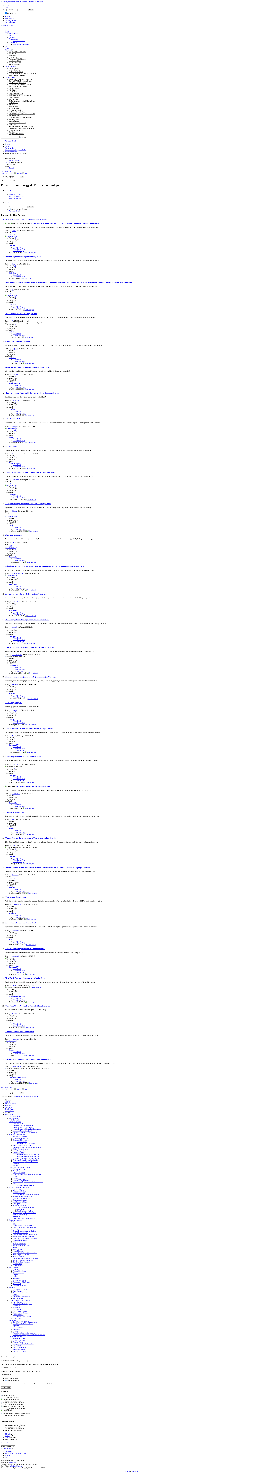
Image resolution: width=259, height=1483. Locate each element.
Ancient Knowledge (19, 1271)
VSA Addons (125, 1471)
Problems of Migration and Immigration (25, 1160)
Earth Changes (17, 1291)
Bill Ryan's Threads (15, 1116)
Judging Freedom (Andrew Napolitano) (21, 128)
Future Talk (12, 1287)
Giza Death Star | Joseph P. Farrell (20, 84)
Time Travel (17, 1284)
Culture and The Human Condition (20, 1167)
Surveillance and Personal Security (24, 1218)
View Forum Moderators (21, 44)
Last (21, 173)
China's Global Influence (21, 1138)
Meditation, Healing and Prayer (23, 1324)
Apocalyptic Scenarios (20, 1289)
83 (15, 238)
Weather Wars (17, 1264)
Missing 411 (17, 1278)
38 (15, 297)
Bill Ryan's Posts (10, 20)
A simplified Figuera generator (18, 341)
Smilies (7, 1436)
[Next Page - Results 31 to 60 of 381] (16, 173)
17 (15, 1070)
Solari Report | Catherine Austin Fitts (20, 79)
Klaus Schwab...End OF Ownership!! (20, 923)
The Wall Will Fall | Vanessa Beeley (20, 81)
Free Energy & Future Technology (28, 1194)
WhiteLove (15, 400)
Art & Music (17, 1171)
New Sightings (17, 1302)
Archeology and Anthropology (23, 1196)
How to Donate (10, 22)
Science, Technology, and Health (15, 150)
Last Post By (29, 219)
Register (7, 5)
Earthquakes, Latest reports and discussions (27, 1147)
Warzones (16, 1163)
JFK (14, 1242)
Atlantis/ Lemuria (18, 1273)
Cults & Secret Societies (20, 1233)
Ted (13, 542)
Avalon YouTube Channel (17, 59)
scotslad (14, 627)
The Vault (16, 1120)
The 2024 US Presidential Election (28, 1158)
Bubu (13, 819)
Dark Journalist (14, 97)
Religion (15, 1331)
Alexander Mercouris (15, 130)
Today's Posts (13, 33)
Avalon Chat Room (15, 63)
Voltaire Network (14, 92)
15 (15, 906)
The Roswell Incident (24, 1316)
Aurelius (14, 426)
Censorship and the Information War (24, 1227)
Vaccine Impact (14, 121)
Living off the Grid (19, 1340)
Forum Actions (13, 39)
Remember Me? (12, 13)
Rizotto (14, 736)
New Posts (8, 16)
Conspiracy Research (15, 1220)
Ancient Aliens (17, 1309)
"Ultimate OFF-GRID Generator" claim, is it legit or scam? (30, 728)
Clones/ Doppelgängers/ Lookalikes (24, 1231)
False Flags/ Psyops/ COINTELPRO (25, 1238)
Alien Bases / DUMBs (20, 1311)
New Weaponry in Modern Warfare (24, 1213)
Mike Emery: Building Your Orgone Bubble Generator (28, 1059)
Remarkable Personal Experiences (24, 1333)
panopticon (15, 1039)
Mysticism (16, 1326)
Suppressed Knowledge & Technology (25, 1258)
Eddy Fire (15, 349)
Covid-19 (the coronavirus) (25, 1207)
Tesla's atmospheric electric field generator (32, 786)
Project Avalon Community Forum (16, 1453)
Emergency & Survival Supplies (23, 1344)
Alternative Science (11, 152)
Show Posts (27, 209)
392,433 (11, 168)
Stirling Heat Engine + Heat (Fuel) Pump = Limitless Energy (30, 472)
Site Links (8, 50)
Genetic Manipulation (20, 1240)
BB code (8, 1434)
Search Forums (9, 1109)
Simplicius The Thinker (16, 134)
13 (13, 173)
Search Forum (8, 202)
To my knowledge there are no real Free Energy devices (28, 504)
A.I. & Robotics (18, 1189)
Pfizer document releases (17, 75)
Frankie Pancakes (17, 454)
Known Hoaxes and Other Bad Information (27, 1129)
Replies (16, 219)
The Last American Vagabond (18, 86)
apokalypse (15, 930)
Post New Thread (7, 171)
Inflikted (135, 1471)
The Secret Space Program (21, 1262)
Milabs (15, 1247)
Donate (7, 48)
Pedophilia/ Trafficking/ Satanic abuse (25, 1253)
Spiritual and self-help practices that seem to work (29, 1335)
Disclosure (16, 1306)
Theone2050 (16, 374)
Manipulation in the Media (21, 1245)
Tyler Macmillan (17, 655)
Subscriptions (9, 1105)
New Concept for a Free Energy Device (21, 314)
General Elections (18, 1153)
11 (11, 173)
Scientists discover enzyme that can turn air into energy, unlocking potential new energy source (44, 566)
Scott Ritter (12, 125)
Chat (6, 46)
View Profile (17, 247)
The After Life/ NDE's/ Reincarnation (25, 1322)
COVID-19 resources (16, 72)
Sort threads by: (6, 1368)
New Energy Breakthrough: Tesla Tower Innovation (27, 620)
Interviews (12, 55)
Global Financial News (20, 1149)
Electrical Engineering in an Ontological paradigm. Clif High (30, 677)
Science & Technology (20, 1214)
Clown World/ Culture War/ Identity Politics (27, 1174)
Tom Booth (15, 480)
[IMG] (7, 1437)
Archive (7, 1455)
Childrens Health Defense (17, 112)
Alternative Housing (19, 1338)
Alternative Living (19, 1169)
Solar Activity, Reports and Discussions (25, 1162)
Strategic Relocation (19, 1351)
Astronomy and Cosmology (22, 1198)
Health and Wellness (19, 1205)
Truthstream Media (15, 115)
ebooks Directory (14, 70)
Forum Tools (8, 190)
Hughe (14, 264)
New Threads (9, 18)
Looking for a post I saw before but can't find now (26, 594)
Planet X (16, 1295)
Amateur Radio (18, 1342)
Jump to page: (9, 177)
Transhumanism (18, 1298)
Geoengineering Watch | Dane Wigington (22, 114)
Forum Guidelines (14, 64)
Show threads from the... (8, 1361)
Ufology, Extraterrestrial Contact (19, 1300)
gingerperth (15, 956)
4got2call (15, 684)
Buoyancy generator (13, 535)
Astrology (20, 1327)
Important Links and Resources (23, 1125)
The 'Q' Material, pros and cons (23, 1260)
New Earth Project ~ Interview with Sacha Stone (25, 978)
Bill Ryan (8, 162)
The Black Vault (14, 99)
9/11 (14, 1224)
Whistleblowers (18, 1265)
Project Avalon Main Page (17, 52)
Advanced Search (10, 141)
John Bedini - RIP (12, 419)
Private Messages (10, 1103)
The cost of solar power (15, 812)
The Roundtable (14, 1118)
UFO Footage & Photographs (22, 1304)
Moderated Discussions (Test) (22, 1131)
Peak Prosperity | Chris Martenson (20, 95)
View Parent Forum (15, 198)
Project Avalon (9, 148)
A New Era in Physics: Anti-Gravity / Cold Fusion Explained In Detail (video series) (65, 223)
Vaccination (20, 1209)
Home (7, 30)
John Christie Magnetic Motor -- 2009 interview (25, 949)
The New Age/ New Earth (21, 1293)
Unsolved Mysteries (19, 1285)
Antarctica (16, 1269)
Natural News (13, 106)
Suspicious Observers (16, 94)
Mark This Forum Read (16, 196)
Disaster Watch (22, 1142)
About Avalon (13, 57)
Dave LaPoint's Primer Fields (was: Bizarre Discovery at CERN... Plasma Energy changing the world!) (47, 867)
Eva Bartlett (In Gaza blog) (17, 123)
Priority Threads (18, 1123)
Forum (7, 32)
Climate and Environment (21, 1140)
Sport (14, 1184)
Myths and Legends (19, 1280)
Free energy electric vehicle (16, 897)
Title (2, 219)
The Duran (12, 132)
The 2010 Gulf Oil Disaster (25, 1143)
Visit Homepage (18, 251)
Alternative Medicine (19, 1191)
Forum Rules (5, 1443)
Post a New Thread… (16, 195)
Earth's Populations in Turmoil (22, 1145)
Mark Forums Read (19, 41)
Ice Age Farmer (14, 108)
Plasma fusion (11, 446)
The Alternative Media (20, 1136)
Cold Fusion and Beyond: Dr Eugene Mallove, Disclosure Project (32, 393)
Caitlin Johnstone (14, 88)
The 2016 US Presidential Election (28, 1154)
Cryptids (15, 1275)
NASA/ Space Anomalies (21, 1255)
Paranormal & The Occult (21, 1282)
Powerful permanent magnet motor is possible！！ (26, 756)
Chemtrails (16, 1229)
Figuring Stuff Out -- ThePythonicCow (25, 1133)
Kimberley (15, 875)
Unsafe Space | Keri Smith (17, 83)
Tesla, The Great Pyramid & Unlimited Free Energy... (27, 1006)
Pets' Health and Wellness (25, 1211)
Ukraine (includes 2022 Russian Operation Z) (23, 73)
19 (15, 849)
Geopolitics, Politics (19, 1151)
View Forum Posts (19, 249)
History (15, 1178)
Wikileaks (16, 1165)
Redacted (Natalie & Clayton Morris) (21, 126)
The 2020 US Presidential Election (28, 1156)
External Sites (9, 77)
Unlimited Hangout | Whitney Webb (20, 117)
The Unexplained (14, 1267)
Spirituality (12, 1320)
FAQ (10, 35)
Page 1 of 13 (5, 173)
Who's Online (9, 1107)
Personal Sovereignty (20, 1347)
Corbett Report (13, 103)
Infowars (12, 104)
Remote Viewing (18, 1256)
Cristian (14, 511)
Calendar (12, 37)
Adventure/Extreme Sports (25, 1185)
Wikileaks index (14, 119)
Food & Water (17, 1346)
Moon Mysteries (18, 1251)
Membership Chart (15, 61)
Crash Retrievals (18, 1315)
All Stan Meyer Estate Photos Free (19, 1032)
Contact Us (8, 1452)
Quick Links (13, 42)
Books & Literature (19, 1173)
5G (14, 1222)
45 (15, 549)
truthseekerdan (16, 904)
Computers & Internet (20, 1200)
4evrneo (14, 985)
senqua (14, 231)
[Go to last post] (30, 252)
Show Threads (16, 209)
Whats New (12, 53)
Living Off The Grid (15, 1336)
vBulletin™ (12, 1462)
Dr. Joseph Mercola (15, 110)
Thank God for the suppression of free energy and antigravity (31, 838)
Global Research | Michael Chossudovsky (22, 101)
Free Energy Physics (13, 703)
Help (6, 7)
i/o (12, 290)
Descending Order (13, 1380)
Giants (15, 1276)
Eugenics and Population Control (23, 1236)
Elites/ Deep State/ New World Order (25, 1234)
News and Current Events (17, 1134)
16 (15, 266)
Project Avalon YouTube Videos (23, 1127)
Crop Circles (17, 1318)
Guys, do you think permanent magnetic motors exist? (27, 367)
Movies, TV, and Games (21, 1180)
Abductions (16, 1307)
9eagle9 (14, 710)
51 (15, 487)
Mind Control (17, 1249)
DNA (13, 845)
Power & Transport (19, 1349)
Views (22, 219)
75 (15, 518)
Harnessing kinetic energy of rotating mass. (23, 256)
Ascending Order (12, 1378)
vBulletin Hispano (16, 1466)
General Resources (15, 1122)
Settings (7, 1102)
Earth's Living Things (20, 1202)
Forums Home (9, 1111)
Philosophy (16, 1329)
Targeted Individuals (19, 1244)
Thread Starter (9, 219)
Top (36, 1096)
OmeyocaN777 (17, 1066)
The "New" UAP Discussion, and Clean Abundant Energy (29, 647)
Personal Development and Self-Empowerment (28, 1182)
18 (15, 712)
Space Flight (17, 1216)
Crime (15, 1176)
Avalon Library (10, 66)
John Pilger (12, 90)
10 (15, 324)
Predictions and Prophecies (21, 1296)
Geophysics (16, 1204)
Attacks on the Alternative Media (23, 1225)
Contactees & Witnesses (20, 1313)
